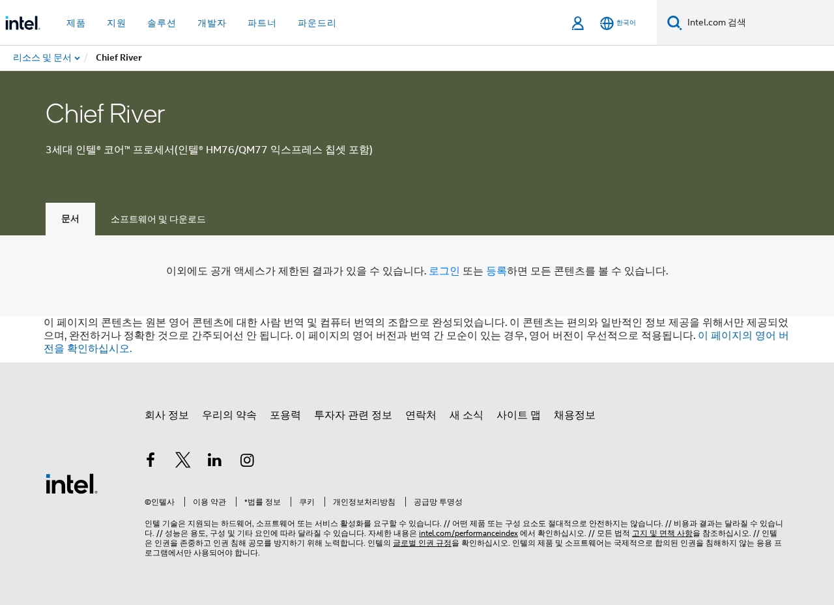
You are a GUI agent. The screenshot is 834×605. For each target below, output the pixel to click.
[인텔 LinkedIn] (215, 462)
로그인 (444, 271)
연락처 (421, 415)
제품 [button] (76, 23)
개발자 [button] (212, 23)
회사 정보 (167, 415)
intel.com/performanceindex (468, 533)
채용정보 (575, 415)
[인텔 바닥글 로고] (72, 483)
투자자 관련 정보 (353, 415)
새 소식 (466, 415)
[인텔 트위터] (183, 462)
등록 (496, 271)
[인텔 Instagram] (248, 462)
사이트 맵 (518, 415)
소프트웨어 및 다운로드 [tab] (158, 219)
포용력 (285, 415)
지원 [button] (116, 23)
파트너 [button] (262, 23)
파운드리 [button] (317, 23)
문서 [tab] (70, 219)
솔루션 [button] (162, 23)
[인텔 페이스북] (150, 462)
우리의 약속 (229, 415)
